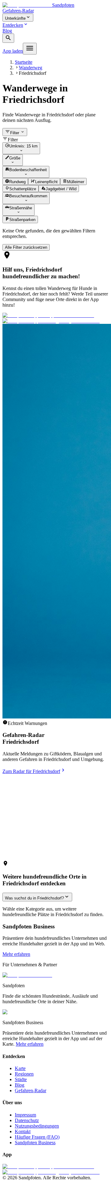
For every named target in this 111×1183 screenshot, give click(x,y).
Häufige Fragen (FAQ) (37, 1137)
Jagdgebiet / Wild (61, 189)
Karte (20, 1068)
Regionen (24, 1073)
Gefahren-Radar (18, 10)
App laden (12, 51)
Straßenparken (22, 220)
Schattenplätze (22, 189)
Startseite (23, 62)
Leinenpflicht (46, 181)
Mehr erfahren (16, 954)
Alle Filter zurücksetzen (26, 247)
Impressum (25, 1114)
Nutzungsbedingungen (37, 1126)
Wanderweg (30, 67)
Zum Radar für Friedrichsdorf (31, 771)
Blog (7, 30)
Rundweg (17, 181)
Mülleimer (75, 181)
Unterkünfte (15, 18)
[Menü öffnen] (30, 48)
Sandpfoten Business (35, 1142)
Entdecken (12, 25)
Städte (21, 1079)
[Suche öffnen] (8, 38)
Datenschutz (27, 1120)
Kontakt (23, 1131)
